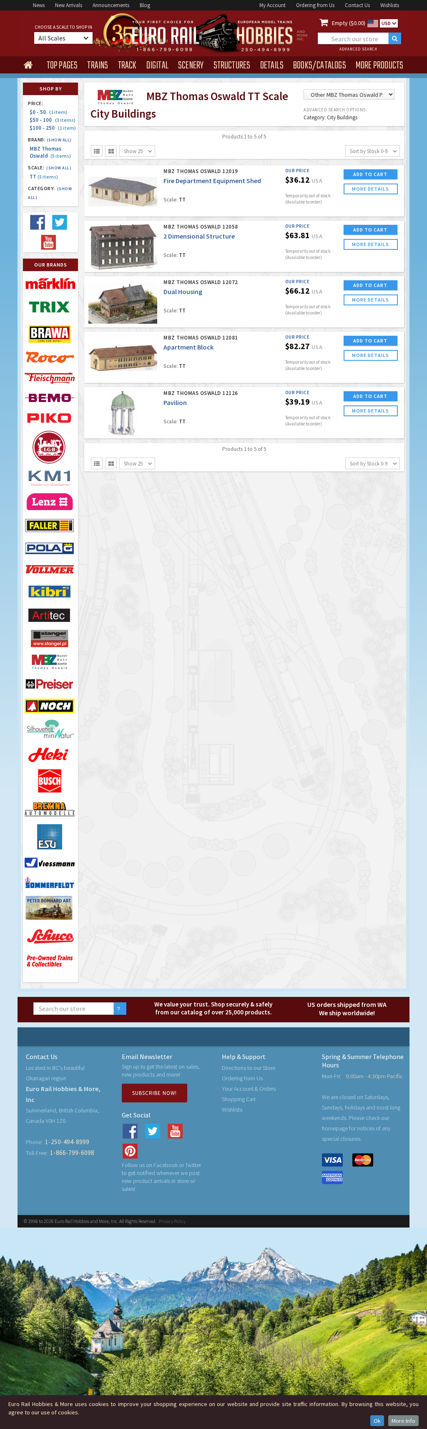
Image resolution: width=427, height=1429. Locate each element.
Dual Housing (182, 291)
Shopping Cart (239, 1099)
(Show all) (59, 140)
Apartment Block (188, 347)
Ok (377, 1420)
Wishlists (389, 5)
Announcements (111, 5)
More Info (403, 1420)
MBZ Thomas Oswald (50, 152)
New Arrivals (68, 5)
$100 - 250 (53, 127)
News (39, 5)
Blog (145, 5)
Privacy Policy (172, 1221)
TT (44, 176)
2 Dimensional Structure (199, 236)
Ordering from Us (315, 5)
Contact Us (357, 5)
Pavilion (175, 402)
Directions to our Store (248, 1068)
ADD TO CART (370, 174)
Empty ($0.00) (348, 23)
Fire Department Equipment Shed (212, 180)
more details (370, 189)
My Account (272, 5)
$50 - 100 (52, 119)
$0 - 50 (48, 112)
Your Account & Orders (249, 1088)
